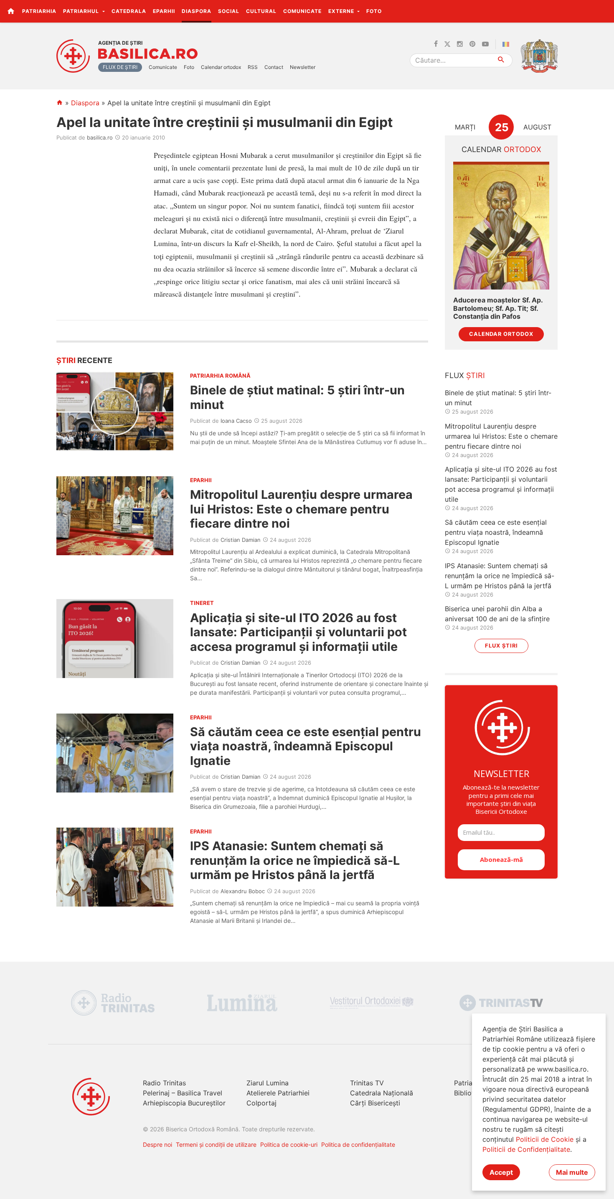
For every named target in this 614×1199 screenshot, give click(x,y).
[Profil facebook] (436, 44)
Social (228, 11)
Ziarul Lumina (267, 1083)
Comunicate (302, 11)
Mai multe (572, 1172)
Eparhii (164, 11)
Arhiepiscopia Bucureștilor (184, 1103)
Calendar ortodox (221, 67)
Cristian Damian (241, 539)
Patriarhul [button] (82, 11)
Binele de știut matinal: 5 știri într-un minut (297, 397)
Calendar (501, 149)
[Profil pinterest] (472, 44)
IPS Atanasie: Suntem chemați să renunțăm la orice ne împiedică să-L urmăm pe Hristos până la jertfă (295, 860)
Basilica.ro (148, 53)
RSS (253, 67)
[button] (603, 10)
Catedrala (129, 11)
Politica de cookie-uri (288, 1144)
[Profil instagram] (460, 44)
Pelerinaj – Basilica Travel (182, 1093)
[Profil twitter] (447, 44)
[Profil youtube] (485, 44)
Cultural (261, 11)
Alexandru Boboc (243, 891)
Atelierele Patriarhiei (278, 1093)
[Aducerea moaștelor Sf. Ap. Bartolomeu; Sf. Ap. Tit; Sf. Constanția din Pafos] (501, 226)
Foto (374, 11)
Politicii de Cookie (544, 1139)
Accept (501, 1172)
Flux (465, 375)
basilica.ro (100, 137)
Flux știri (501, 646)
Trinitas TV (367, 1083)
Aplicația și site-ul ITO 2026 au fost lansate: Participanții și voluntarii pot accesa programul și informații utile (298, 632)
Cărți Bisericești (375, 1103)
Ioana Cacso (236, 420)
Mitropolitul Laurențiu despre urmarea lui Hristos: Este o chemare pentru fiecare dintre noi (301, 509)
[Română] (507, 44)
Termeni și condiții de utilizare (216, 1144)
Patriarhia (39, 11)
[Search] (501, 60)
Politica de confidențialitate (358, 1144)
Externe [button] (342, 11)
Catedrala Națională (381, 1093)
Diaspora (196, 11)
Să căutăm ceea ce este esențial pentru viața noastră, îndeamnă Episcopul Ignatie (305, 746)
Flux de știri (120, 67)
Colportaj (261, 1103)
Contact (273, 67)
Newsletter (302, 67)
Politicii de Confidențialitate (526, 1149)
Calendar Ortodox (501, 334)
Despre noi (157, 1144)
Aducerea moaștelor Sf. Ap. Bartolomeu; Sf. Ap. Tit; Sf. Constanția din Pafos (498, 308)
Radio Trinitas (164, 1083)
